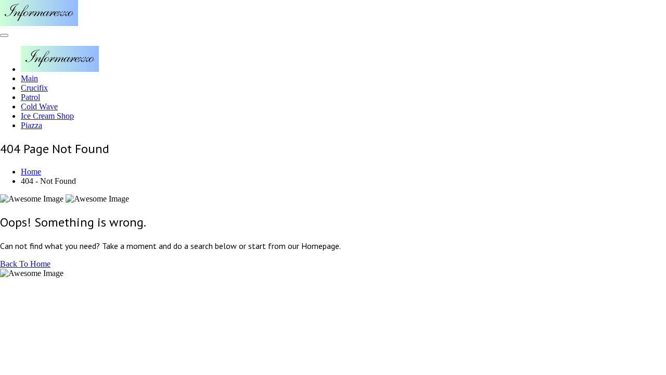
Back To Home (25, 263)
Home (31, 171)
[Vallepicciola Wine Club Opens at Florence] (39, 23)
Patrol (30, 97)
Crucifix (34, 87)
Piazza (31, 125)
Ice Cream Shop (47, 115)
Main (29, 78)
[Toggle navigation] (4, 35)
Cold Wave (39, 106)
